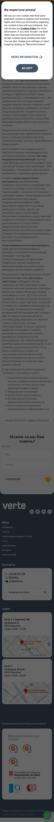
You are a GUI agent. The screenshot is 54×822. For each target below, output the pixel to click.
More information (25, 57)
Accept (27, 68)
